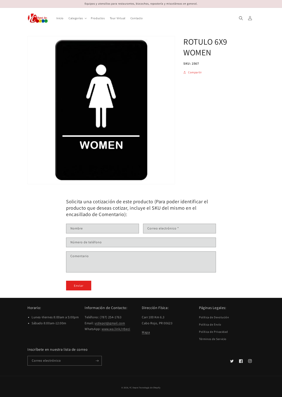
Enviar (78, 286)
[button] (77, 18)
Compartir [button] (195, 72)
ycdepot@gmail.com (110, 323)
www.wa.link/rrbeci (116, 329)
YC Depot (134, 387)
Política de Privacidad (213, 332)
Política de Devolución (214, 317)
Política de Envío (210, 324)
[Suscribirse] (97, 361)
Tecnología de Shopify (150, 387)
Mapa (146, 332)
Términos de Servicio (212, 339)
